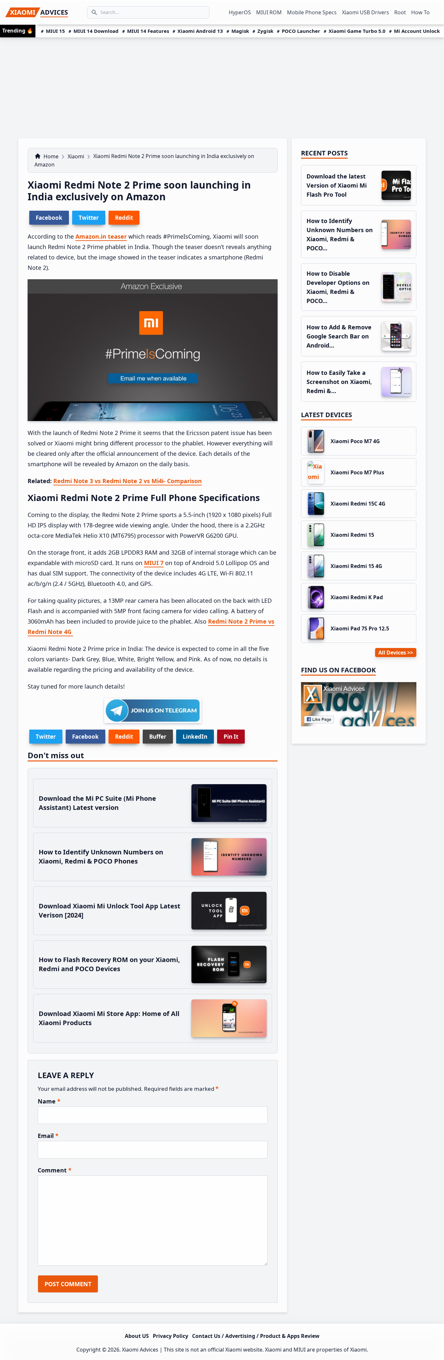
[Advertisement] (222, 86)
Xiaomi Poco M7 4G (355, 441)
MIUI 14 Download (96, 31)
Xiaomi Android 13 (200, 31)
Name (49, 1101)
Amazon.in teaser (101, 236)
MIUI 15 (55, 31)
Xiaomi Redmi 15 (352, 534)
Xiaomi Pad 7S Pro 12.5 (360, 628)
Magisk (240, 31)
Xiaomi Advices (140, 1349)
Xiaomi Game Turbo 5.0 (357, 31)
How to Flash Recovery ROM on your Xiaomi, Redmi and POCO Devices (109, 964)
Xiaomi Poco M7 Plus (357, 472)
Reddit (124, 736)
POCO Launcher (301, 31)
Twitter (46, 736)
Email (48, 1136)
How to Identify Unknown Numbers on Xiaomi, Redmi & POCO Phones (101, 856)
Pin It (231, 736)
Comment (55, 1170)
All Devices (392, 652)
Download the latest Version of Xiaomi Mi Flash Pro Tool (337, 185)
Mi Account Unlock (417, 31)
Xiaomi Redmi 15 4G (356, 566)
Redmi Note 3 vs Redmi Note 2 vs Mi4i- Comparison (127, 481)
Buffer (157, 736)
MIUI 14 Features (148, 31)
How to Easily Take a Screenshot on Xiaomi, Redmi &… (339, 382)
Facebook (85, 736)
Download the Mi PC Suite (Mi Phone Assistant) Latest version (97, 803)
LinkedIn (195, 736)
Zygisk (265, 31)
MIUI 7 (153, 563)
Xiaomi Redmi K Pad (357, 597)
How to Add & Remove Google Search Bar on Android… (339, 336)
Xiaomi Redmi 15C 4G (358, 503)
